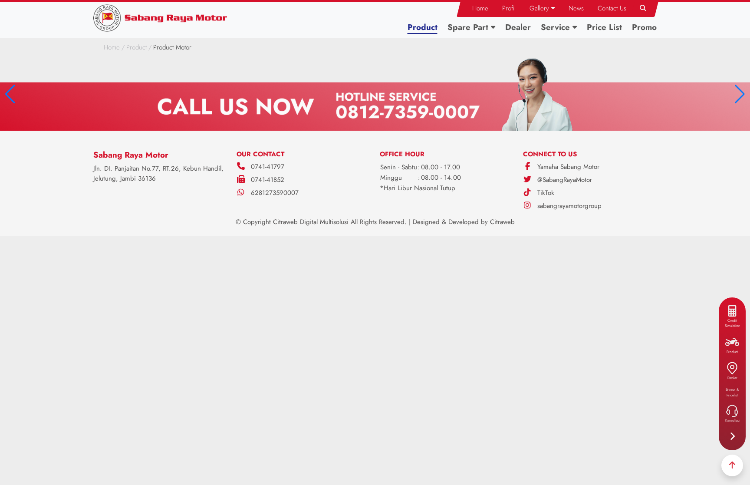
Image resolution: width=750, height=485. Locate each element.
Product (136, 47)
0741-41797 (267, 167)
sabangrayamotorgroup (568, 206)
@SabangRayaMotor (563, 180)
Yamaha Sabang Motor (567, 167)
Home (112, 47)
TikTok (544, 193)
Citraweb (502, 222)
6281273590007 (275, 193)
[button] (542, 8)
